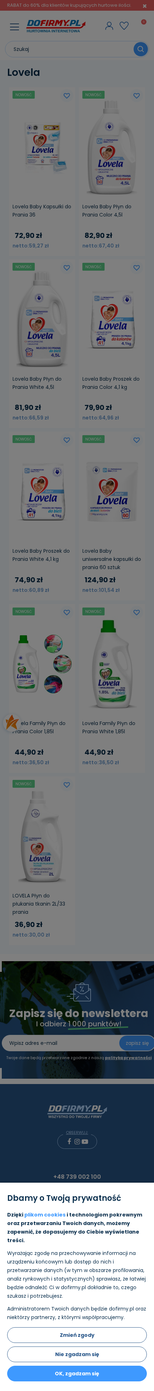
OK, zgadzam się (77, 1373)
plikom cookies (45, 1214)
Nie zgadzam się (77, 1354)
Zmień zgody (77, 1335)
